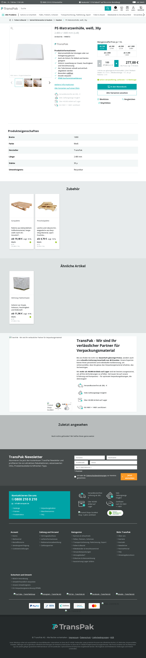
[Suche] (108, 8)
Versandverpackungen (82, 552)
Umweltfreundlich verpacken (24, 582)
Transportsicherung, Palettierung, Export (76, 15)
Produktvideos (18, 514)
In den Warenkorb (118, 86)
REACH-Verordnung (20, 578)
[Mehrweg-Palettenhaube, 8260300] (21, 284)
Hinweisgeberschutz (126, 555)
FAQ (42, 514)
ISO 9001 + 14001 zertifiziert (69, 105)
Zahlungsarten (47, 545)
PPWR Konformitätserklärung (70, 78)
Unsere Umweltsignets (21, 585)
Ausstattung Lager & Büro (83, 561)
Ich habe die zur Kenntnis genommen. (96, 476)
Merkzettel (17, 539)
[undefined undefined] (115, 513)
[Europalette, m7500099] (21, 207)
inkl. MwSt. (141, 2)
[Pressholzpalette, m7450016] (47, 207)
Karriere (121, 539)
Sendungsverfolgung (21, 545)
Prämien (16, 511)
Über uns (121, 536)
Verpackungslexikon (48, 508)
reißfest (70, 73)
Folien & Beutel (99, 15)
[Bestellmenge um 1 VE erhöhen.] (116, 63)
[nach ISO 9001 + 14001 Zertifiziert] (110, 504)
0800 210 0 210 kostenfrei (52, 2)
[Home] (10, 20)
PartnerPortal (123, 549)
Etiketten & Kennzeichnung (84, 558)
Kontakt (121, 542)
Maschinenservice (47, 511)
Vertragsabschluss (48, 536)
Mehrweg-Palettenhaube (20, 298)
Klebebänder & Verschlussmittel (119, 15)
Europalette (15, 221)
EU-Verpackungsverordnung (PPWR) (27, 588)
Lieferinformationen (49, 539)
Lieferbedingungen (100, 637)
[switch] (66, 408)
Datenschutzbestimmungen (96, 475)
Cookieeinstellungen (21, 549)
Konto (15, 536)
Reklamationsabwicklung (51, 542)
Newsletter (122, 545)
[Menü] (70, 403)
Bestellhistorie (18, 542)
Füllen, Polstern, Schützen (48, 15)
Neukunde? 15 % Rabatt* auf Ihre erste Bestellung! (100, 2)
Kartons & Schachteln (28, 15)
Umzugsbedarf (79, 555)
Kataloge (16, 508)
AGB (112, 637)
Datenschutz (85, 637)
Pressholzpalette (43, 221)
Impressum (73, 637)
